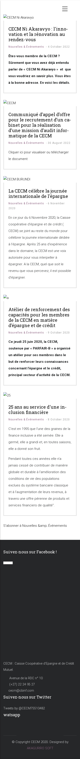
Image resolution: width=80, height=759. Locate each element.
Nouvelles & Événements (26, 46)
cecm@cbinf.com (21, 691)
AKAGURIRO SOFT (40, 748)
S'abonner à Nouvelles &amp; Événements (35, 526)
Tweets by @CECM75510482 (24, 708)
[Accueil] (11, 7)
